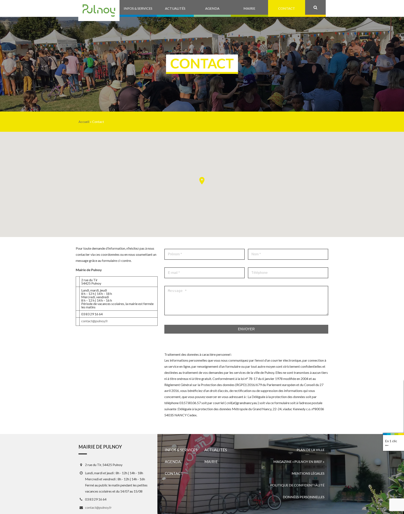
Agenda (173, 461)
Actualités (215, 449)
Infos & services (181, 449)
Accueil (83, 121)
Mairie (211, 461)
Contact (174, 473)
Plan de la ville (310, 450)
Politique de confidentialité (297, 485)
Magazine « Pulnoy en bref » (298, 461)
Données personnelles (303, 497)
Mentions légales (308, 473)
